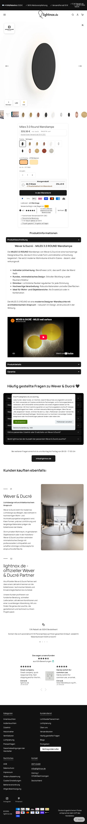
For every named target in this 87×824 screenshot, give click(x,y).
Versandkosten (46, 731)
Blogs (42, 740)
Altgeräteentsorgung (12, 789)
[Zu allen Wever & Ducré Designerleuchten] (9, 28)
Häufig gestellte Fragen (50, 735)
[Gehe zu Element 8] (53, 114)
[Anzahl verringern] (23, 175)
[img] (43, 658)
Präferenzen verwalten (64, 422)
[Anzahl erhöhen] (32, 175)
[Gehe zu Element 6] (38, 114)
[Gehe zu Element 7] (46, 114)
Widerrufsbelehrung (11, 776)
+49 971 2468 (80, 5)
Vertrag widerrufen (50, 749)
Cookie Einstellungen (12, 780)
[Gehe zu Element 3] (15, 114)
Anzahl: (22, 171)
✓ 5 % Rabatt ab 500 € (14, 5)
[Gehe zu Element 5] (31, 114)
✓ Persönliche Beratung (30, 218)
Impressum (8, 772)
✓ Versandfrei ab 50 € (59, 5)
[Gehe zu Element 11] (76, 114)
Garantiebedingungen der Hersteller (14, 749)
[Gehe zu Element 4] (23, 114)
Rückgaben (44, 744)
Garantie (11, 371)
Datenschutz (8, 768)
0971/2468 (36, 764)
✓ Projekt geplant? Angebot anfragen (34, 223)
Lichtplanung (8, 740)
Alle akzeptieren (20, 422)
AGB (31, 428)
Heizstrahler (8, 731)
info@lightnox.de (43, 458)
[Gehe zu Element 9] (61, 114)
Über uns (44, 727)
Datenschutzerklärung (21, 428)
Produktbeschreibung (17, 239)
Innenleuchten (9, 719)
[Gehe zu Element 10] (69, 114)
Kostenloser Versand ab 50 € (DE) (33, 134)
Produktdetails (14, 364)
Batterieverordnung (11, 784)
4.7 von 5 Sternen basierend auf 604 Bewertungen (46, 210)
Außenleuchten (9, 723)
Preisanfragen (9, 744)
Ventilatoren (8, 735)
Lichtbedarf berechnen (49, 719)
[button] (41, 689)
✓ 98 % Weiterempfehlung (37, 5)
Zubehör (7, 727)
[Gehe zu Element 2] (8, 114)
